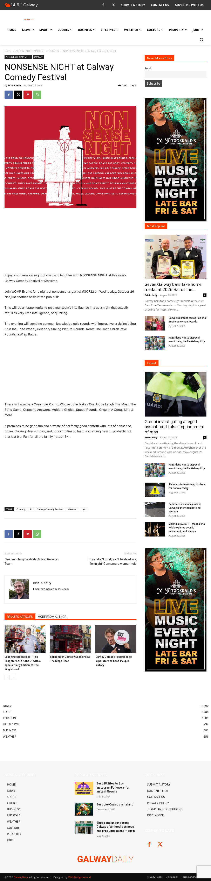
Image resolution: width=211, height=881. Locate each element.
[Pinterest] (27, 95)
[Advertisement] (70, 242)
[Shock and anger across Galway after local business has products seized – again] (84, 827)
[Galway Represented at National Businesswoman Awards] (155, 323)
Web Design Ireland (79, 877)
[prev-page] (7, 677)
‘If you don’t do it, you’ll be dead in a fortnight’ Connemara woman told (112, 561)
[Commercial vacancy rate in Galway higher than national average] (155, 509)
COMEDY (54, 51)
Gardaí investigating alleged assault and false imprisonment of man (175, 426)
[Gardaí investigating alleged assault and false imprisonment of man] (175, 394)
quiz (84, 509)
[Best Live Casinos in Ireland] (84, 809)
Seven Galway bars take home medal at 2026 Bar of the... (173, 287)
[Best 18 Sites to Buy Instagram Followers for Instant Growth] (84, 788)
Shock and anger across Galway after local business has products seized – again (115, 826)
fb (31, 509)
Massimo (72, 509)
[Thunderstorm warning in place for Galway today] (155, 490)
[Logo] (29, 19)
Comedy (21, 509)
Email (148, 68)
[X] (113, 5)
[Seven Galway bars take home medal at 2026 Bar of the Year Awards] (175, 257)
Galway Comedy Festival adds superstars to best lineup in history (113, 661)
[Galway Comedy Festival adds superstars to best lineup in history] (115, 639)
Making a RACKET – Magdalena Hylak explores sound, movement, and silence (187, 528)
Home (8, 51)
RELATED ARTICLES (20, 616)
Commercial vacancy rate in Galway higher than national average (185, 508)
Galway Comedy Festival (50, 509)
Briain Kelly (14, 85)
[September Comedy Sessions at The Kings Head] (70, 639)
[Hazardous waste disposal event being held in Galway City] (155, 343)
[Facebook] (103, 5)
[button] (201, 40)
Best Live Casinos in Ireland (114, 804)
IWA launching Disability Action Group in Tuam (32, 561)
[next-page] (13, 677)
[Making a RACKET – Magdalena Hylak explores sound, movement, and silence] (155, 529)
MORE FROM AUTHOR (52, 616)
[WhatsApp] (37, 95)
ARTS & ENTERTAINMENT (30, 51)
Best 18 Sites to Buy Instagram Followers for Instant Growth (113, 787)
